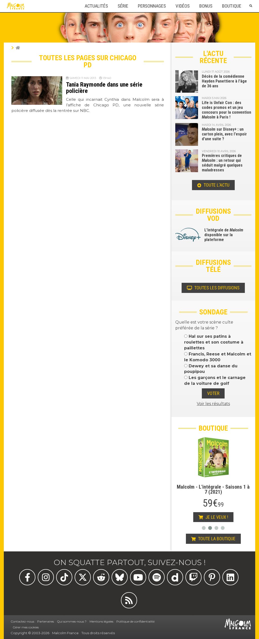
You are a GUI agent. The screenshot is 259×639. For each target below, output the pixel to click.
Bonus (205, 6)
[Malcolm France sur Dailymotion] (175, 577)
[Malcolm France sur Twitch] (193, 577)
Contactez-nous (22, 621)
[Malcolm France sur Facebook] (27, 577)
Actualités (96, 6)
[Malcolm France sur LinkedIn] (230, 577)
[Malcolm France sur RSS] (129, 600)
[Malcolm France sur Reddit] (101, 577)
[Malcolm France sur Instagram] (46, 577)
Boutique (231, 6)
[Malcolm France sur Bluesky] (120, 577)
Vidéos (183, 6)
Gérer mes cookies (26, 627)
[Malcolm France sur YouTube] (138, 577)
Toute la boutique (216, 538)
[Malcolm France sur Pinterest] (212, 577)
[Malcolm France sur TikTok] (64, 577)
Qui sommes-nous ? (72, 621)
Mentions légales (101, 621)
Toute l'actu (216, 185)
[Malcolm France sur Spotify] (156, 577)
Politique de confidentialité (135, 621)
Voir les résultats (213, 403)
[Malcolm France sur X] (83, 577)
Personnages (152, 6)
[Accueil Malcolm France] (18, 47)
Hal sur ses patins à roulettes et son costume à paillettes (213, 342)
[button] (250, 6)
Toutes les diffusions (216, 287)
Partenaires (45, 621)
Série (123, 6)
